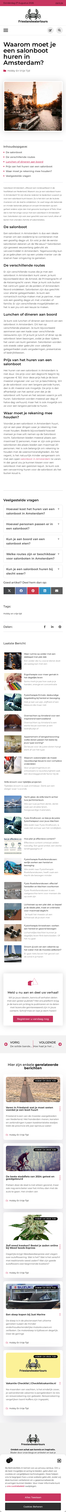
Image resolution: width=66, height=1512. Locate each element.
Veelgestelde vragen (18, 175)
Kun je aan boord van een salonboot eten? (33, 541)
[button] (59, 1460)
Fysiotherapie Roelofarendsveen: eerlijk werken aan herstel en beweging (40, 862)
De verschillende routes (20, 157)
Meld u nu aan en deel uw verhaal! (33, 992)
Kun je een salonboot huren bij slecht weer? (33, 571)
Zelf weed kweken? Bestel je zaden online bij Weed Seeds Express (32, 1246)
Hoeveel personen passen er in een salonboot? (33, 526)
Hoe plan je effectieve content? (40, 838)
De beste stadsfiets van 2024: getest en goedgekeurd (30, 1177)
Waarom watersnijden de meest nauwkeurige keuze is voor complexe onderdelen (43, 761)
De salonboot (14, 152)
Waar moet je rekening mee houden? (29, 171)
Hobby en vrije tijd (18, 70)
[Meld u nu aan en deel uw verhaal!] (33, 982)
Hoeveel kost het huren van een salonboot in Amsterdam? (33, 511)
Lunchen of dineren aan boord (24, 161)
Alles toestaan (33, 1497)
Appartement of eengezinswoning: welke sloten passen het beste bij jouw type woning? (41, 739)
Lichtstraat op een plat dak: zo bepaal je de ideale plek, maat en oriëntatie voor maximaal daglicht (43, 907)
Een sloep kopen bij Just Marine (25, 1314)
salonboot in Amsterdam (35, 458)
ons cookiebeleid (15, 1486)
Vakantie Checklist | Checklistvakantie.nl (31, 1383)
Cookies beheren (33, 1506)
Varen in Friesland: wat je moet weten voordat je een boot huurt (29, 1108)
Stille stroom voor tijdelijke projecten (22, 782)
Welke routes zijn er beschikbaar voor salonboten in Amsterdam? (33, 556)
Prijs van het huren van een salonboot (29, 166)
